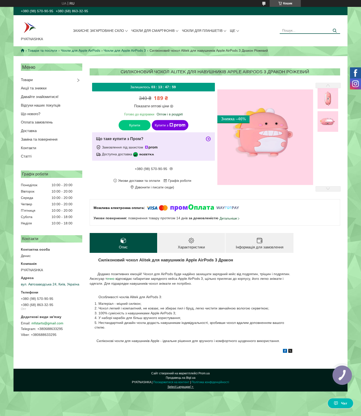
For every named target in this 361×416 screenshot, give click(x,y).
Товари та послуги (42, 50)
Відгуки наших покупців (40, 105)
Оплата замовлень (37, 122)
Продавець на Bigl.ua (180, 377)
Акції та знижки (33, 88)
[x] (290, 352)
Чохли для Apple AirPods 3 (125, 50)
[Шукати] (334, 31)
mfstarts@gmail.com (47, 323)
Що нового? (30, 114)
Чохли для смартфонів (153, 31)
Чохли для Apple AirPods (80, 50)
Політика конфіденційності (210, 382)
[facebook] (285, 352)
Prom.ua (204, 373)
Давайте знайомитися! (39, 97)
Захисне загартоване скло (98, 31)
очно (111, 279)
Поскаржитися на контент (171, 382)
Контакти (28, 148)
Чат (344, 403)
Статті (26, 156)
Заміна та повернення (39, 139)
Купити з (161, 125)
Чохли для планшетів (202, 31)
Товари (27, 80)
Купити (134, 125)
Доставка (29, 131)
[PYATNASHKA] (30, 27)
